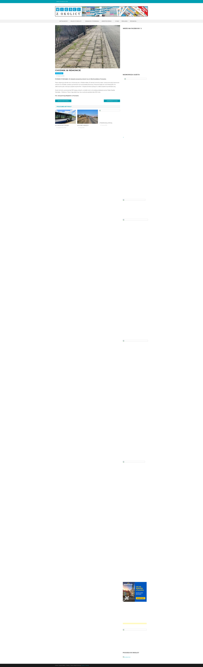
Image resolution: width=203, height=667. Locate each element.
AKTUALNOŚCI (63, 21)
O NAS (117, 21)
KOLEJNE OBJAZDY (83, 125)
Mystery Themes (85, 665)
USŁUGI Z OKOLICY (75, 21)
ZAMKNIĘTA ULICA (112, 101)
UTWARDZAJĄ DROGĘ (105, 123)
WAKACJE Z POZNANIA (92, 21)
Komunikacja (59, 73)
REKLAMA (124, 21)
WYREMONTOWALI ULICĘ (64, 101)
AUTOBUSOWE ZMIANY (62, 125)
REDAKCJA (133, 21)
